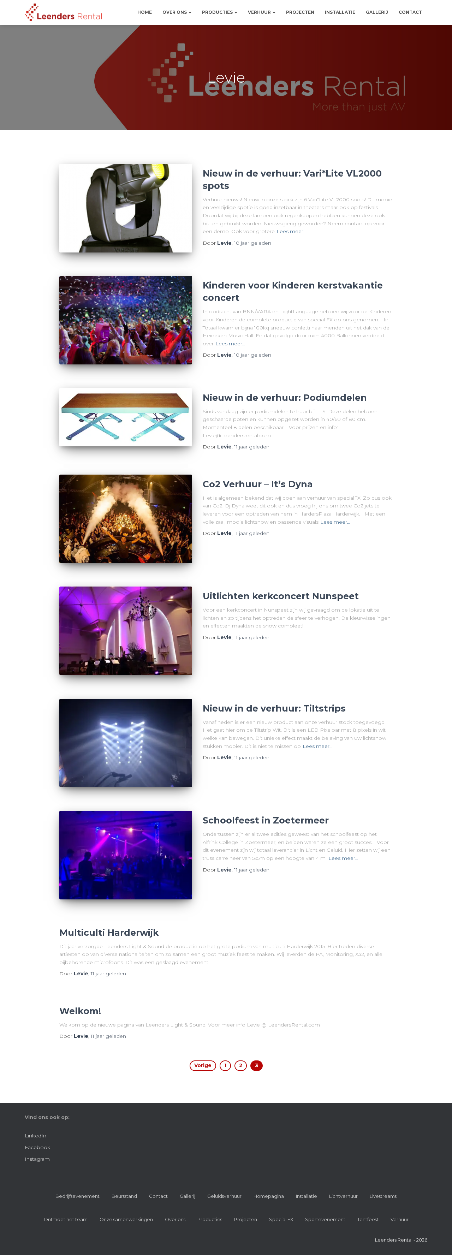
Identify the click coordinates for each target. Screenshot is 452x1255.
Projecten (300, 12)
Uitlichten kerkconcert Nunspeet (281, 596)
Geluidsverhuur (224, 1196)
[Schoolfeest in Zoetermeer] (125, 855)
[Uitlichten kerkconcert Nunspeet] (125, 631)
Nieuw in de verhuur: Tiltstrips (274, 708)
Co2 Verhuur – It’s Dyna (258, 484)
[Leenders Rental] (63, 12)
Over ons (175, 12)
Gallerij (377, 12)
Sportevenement (325, 1219)
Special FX (281, 1219)
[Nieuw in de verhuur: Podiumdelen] (125, 417)
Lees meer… (291, 231)
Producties (218, 12)
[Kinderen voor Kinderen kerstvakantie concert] (125, 320)
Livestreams (383, 1196)
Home (144, 12)
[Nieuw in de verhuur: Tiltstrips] (125, 743)
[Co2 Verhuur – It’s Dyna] (125, 519)
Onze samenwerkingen (126, 1219)
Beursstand (124, 1196)
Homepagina (269, 1196)
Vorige (203, 1065)
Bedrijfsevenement (77, 1196)
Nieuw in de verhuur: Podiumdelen (285, 397)
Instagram (37, 1159)
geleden (252, 243)
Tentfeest (368, 1219)
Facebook (37, 1147)
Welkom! (80, 1011)
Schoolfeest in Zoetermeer (266, 820)
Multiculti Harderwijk (109, 932)
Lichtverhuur (343, 1196)
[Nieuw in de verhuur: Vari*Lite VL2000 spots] (125, 208)
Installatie (340, 12)
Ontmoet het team (66, 1219)
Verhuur (260, 12)
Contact (410, 12)
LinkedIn (35, 1135)
